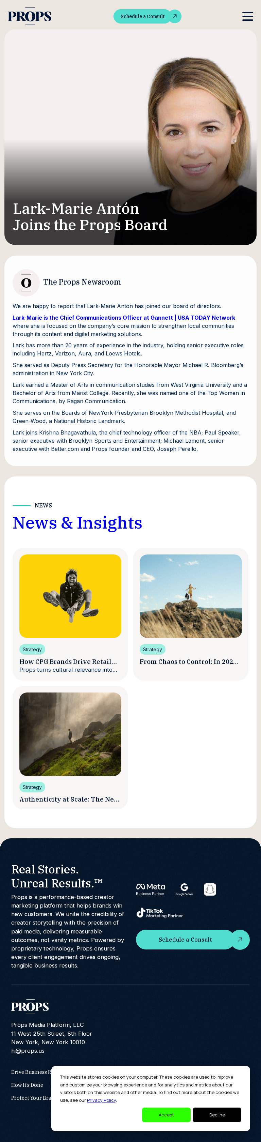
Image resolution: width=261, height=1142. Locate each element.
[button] (247, 16)
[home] (30, 16)
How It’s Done (27, 1085)
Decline (217, 1115)
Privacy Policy (101, 1100)
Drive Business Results (38, 1072)
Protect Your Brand (34, 1098)
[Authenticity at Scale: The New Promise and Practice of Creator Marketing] (70, 734)
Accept (166, 1115)
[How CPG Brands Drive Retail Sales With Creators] (70, 596)
